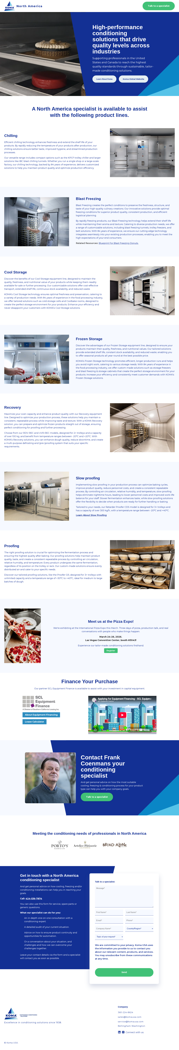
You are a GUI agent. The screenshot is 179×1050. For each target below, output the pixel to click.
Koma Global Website (133, 79)
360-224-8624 (125, 1012)
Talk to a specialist (159, 6)
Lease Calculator (34, 721)
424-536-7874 (34, 898)
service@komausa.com (131, 1021)
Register (111, 650)
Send (124, 972)
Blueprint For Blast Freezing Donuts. (118, 243)
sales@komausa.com (129, 1017)
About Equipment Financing (41, 714)
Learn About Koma (104, 79)
